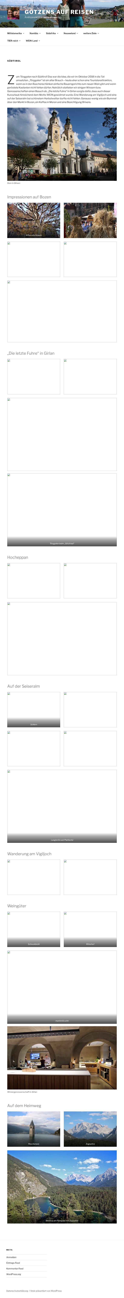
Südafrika (51, 33)
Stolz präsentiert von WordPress (46, 1291)
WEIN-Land (32, 40)
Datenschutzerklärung (17, 1291)
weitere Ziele (89, 33)
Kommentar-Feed (14, 1268)
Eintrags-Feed (13, 1263)
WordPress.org (13, 1274)
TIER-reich (12, 40)
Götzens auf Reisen (59, 12)
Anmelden (11, 1257)
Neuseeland (69, 33)
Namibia (34, 33)
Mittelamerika (14, 33)
